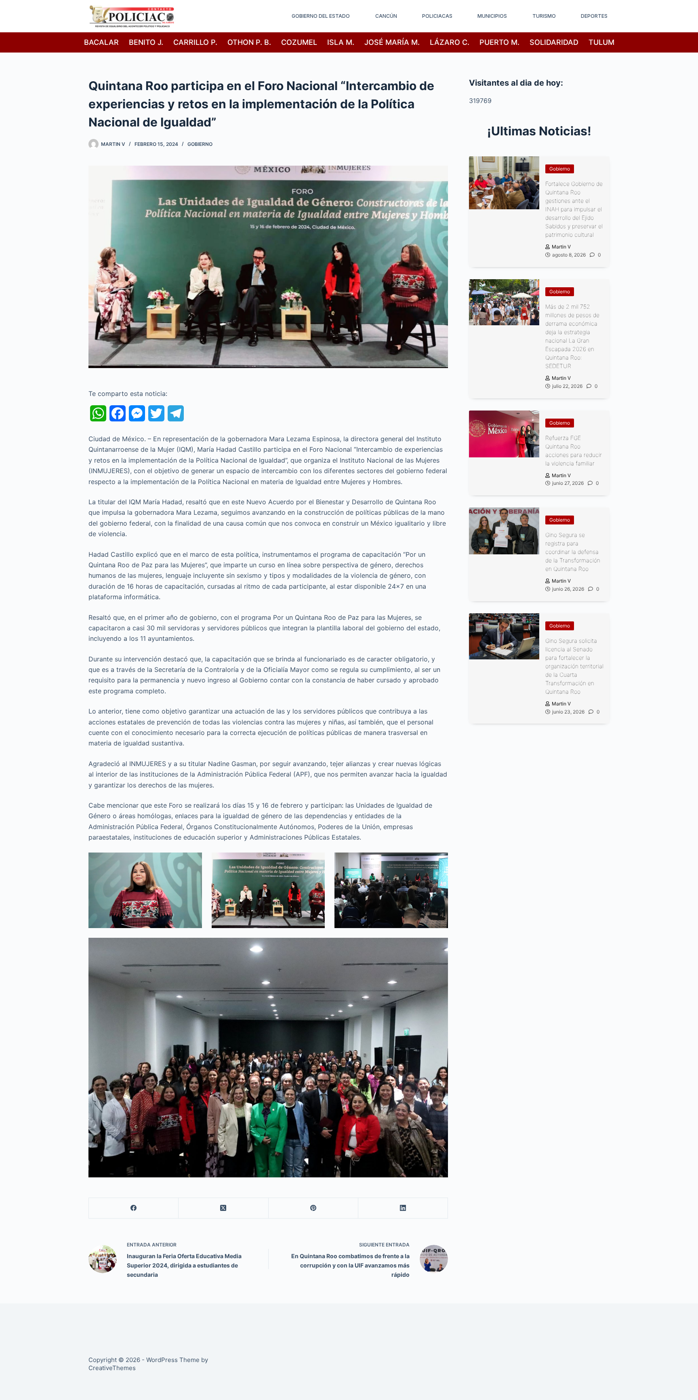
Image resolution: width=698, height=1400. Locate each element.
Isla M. (340, 42)
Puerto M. (499, 42)
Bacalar (101, 42)
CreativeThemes (112, 1368)
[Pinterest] (313, 1208)
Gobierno (199, 144)
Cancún (386, 16)
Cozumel (299, 42)
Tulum (601, 42)
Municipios (492, 16)
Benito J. (146, 42)
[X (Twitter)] (223, 1208)
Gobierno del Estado (321, 16)
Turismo (544, 16)
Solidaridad (554, 42)
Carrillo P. (195, 42)
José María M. (392, 42)
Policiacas (437, 16)
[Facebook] (134, 1208)
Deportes (594, 16)
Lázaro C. (449, 42)
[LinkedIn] (403, 1208)
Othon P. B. (249, 42)
